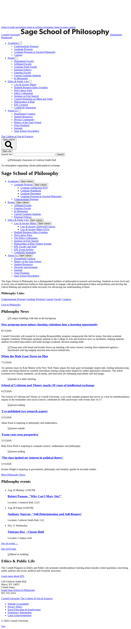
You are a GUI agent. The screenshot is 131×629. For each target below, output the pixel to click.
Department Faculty (24, 61)
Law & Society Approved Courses (37, 226)
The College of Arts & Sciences (17, 136)
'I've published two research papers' (24, 411)
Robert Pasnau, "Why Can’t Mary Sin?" (35, 496)
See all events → (9, 543)
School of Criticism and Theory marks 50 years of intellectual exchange (47, 385)
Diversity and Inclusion (26, 267)
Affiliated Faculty (23, 64)
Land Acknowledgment (19, 615)
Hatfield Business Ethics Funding (31, 87)
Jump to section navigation (40, 27)
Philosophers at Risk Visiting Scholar (32, 243)
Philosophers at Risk (24, 101)
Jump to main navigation (14, 27)
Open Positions (21, 125)
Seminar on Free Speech (26, 96)
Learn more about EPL (12, 576)
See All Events (8, 549)
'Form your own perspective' (20, 434)
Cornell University (11, 34)
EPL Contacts (21, 104)
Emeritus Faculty (22, 72)
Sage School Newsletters (26, 131)
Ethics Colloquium (23, 93)
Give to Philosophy (11, 304)
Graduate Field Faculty (25, 67)
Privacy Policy (15, 606)
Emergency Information (20, 612)
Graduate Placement (30, 193)
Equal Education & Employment (24, 609)
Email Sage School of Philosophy (18, 590)
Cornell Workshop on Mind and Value (33, 99)
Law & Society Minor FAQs (34, 229)
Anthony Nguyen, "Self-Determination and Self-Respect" (45, 514)
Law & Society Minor (25, 84)
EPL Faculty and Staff (25, 246)
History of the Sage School (27, 122)
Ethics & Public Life (18, 81)
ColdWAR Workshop (25, 107)
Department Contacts (24, 113)
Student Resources (23, 116)
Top (3, 626)
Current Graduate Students (27, 75)
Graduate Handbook (30, 190)
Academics (13, 43)
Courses (18, 55)
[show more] (20, 43)
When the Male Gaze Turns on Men (24, 356)
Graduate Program (23, 49)
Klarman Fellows (22, 69)
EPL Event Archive (24, 249)
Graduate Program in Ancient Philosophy (35, 52)
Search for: (7, 154)
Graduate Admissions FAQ (34, 187)
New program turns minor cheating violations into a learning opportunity (49, 324)
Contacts (66, 299)
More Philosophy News (13, 474)
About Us (13, 110)
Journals (18, 128)
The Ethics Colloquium (26, 238)
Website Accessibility (18, 604)
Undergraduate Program (26, 46)
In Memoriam (21, 78)
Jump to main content (65, 27)
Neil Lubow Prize (23, 90)
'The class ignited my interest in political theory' (32, 457)
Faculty (58, 299)
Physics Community (24, 119)
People (11, 58)
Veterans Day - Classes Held (26, 531)
